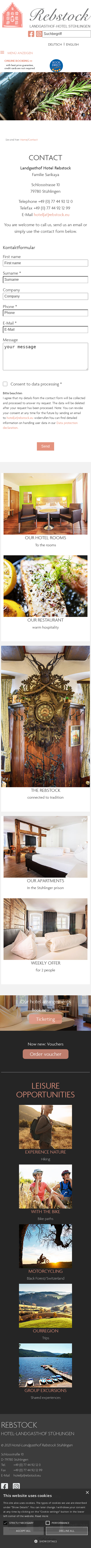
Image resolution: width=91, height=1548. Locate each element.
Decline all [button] (66, 1530)
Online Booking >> (18, 61)
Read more (41, 1516)
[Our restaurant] (45, 585)
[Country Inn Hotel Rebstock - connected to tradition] (45, 716)
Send (45, 446)
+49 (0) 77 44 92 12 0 (27, 1465)
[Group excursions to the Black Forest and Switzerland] (45, 1365)
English (72, 44)
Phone (10, 306)
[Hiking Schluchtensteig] (45, 1126)
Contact (33, 139)
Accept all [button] (23, 1530)
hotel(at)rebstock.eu (51, 214)
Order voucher (45, 1054)
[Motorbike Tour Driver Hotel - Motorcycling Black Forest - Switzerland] (45, 1245)
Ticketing (45, 1019)
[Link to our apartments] (45, 846)
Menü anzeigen (20, 53)
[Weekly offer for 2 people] (45, 928)
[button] (45, 1541)
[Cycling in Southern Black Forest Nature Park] (45, 1186)
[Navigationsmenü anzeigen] (4, 51)
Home (23, 139)
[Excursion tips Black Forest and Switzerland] (45, 1305)
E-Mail (10, 323)
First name (12, 256)
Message (10, 339)
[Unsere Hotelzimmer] (45, 503)
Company (11, 289)
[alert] (45, 1518)
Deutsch (55, 44)
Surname (12, 273)
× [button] (87, 1492)
